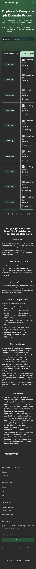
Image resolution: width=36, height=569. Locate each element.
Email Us (5, 495)
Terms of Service (7, 507)
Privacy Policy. (26, 547)
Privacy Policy (6, 510)
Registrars (5, 475)
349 (28, 214)
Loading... (10, 64)
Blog (3, 491)
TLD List (4, 472)
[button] (33, 2)
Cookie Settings (7, 514)
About (4, 487)
